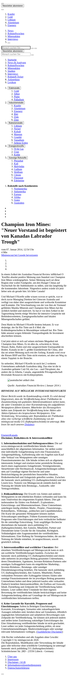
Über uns (12, 656)
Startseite (12, 59)
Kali (16, 163)
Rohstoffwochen (16, 33)
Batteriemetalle (16, 123)
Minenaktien (14, 36)
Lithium (11, 19)
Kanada (14, 435)
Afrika (17, 197)
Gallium (18, 169)
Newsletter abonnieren (13, 6)
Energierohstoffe (16, 146)
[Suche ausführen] (35, 48)
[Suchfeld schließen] (32, 48)
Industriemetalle (16, 102)
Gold (10, 17)
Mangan (18, 134)
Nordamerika (20, 188)
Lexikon (12, 82)
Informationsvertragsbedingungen (24, 665)
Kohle (17, 154)
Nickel (17, 128)
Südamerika (20, 191)
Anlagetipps (14, 79)
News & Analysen (17, 62)
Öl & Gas (19, 149)
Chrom (17, 175)
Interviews (13, 39)
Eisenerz (12, 25)
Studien (11, 71)
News (10, 30)
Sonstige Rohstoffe (17, 158)
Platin (17, 96)
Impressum (13, 659)
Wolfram (18, 172)
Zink (16, 117)
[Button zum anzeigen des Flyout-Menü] (2, 3)
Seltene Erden (21, 143)
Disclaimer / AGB (17, 662)
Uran (16, 151)
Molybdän (19, 166)
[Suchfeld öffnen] (9, 42)
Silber (17, 94)
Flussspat (18, 177)
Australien (19, 203)
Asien (17, 200)
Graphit (18, 137)
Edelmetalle (14, 88)
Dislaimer (29, 424)
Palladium (19, 99)
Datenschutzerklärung (18, 668)
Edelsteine (19, 180)
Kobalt (17, 131)
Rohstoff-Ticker (15, 76)
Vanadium (19, 140)
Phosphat (18, 160)
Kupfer (11, 14)
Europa (17, 194)
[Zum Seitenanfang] (2, 674)
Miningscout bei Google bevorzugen (19, 255)
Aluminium (13, 22)
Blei (16, 114)
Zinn (16, 119)
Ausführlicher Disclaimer (49, 631)
